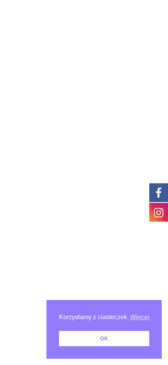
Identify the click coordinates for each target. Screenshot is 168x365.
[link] (158, 192)
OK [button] (104, 338)
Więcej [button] (139, 317)
